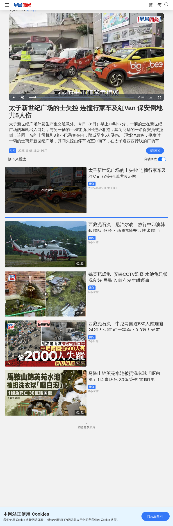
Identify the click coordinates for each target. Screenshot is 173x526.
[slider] (81, 97)
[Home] (22, 4)
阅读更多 (155, 150)
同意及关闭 (155, 516)
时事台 (31, 10)
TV (21, 10)
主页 (12, 10)
